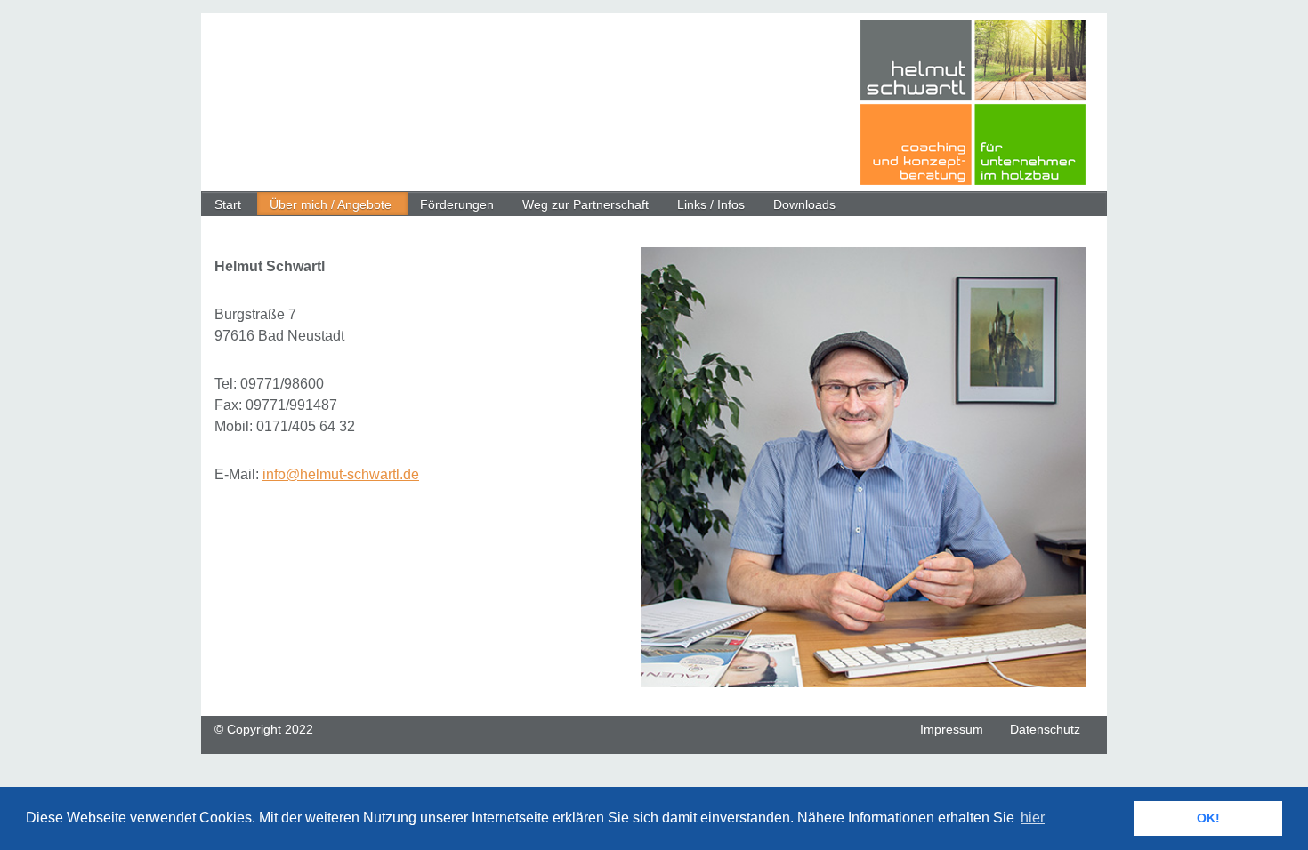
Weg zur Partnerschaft (585, 204)
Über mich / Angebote (331, 204)
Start (227, 204)
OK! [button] (1208, 818)
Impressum (951, 729)
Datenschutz (1045, 729)
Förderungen (457, 204)
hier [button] (1033, 817)
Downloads (804, 204)
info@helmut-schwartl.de (340, 474)
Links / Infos (711, 204)
